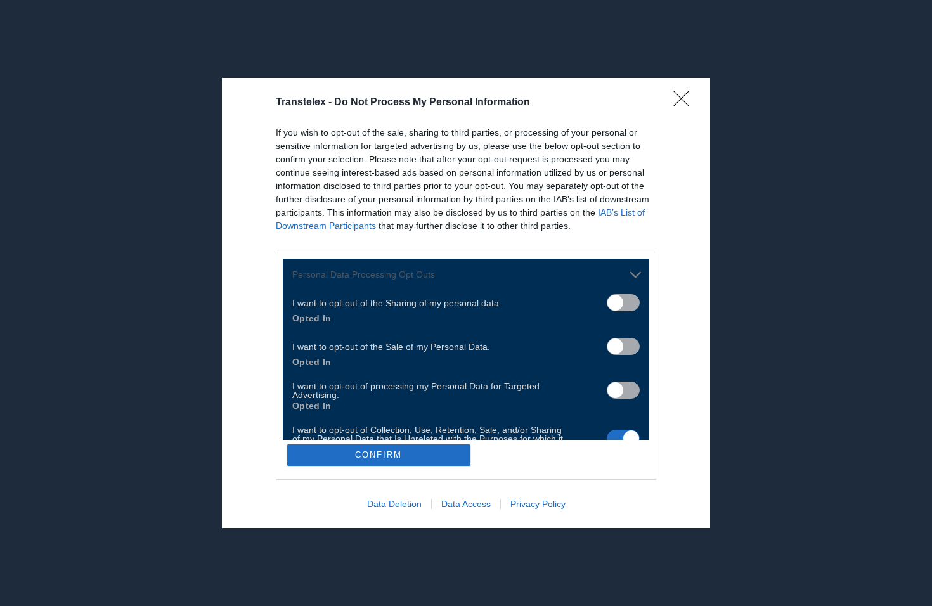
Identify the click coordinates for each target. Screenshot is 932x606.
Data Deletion (394, 504)
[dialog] (466, 303)
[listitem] (466, 274)
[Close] (685, 103)
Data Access (466, 504)
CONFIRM (378, 455)
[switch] (623, 302)
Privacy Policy (538, 504)
